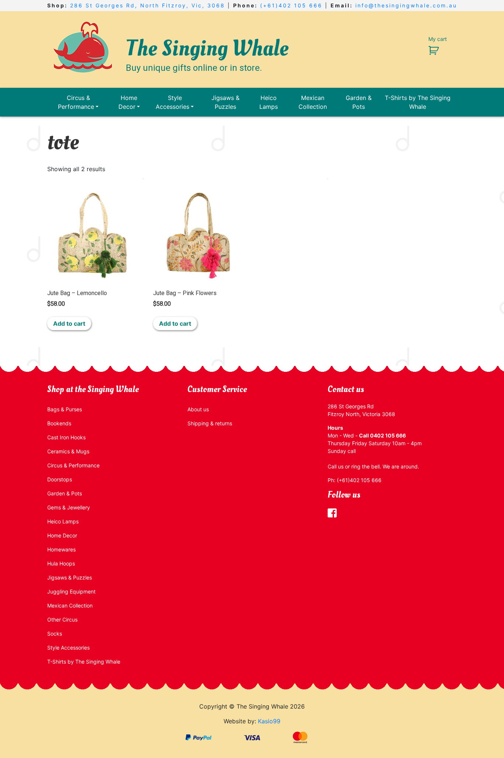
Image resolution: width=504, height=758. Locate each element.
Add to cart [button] (69, 323)
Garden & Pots (359, 102)
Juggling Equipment (71, 591)
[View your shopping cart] (430, 50)
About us (198, 409)
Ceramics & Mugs (68, 451)
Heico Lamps (268, 102)
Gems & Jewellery (68, 507)
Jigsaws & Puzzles (225, 102)
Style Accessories (172, 102)
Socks (54, 633)
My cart (437, 39)
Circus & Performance (76, 102)
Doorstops (59, 479)
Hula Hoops (61, 563)
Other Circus (62, 619)
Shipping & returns (209, 423)
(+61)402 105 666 (291, 5)
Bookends (59, 423)
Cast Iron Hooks (66, 437)
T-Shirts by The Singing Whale (418, 102)
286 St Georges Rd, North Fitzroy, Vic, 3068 (147, 5)
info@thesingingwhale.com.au (406, 5)
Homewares (61, 549)
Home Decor (128, 102)
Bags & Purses (64, 409)
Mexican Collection (312, 102)
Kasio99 (269, 721)
